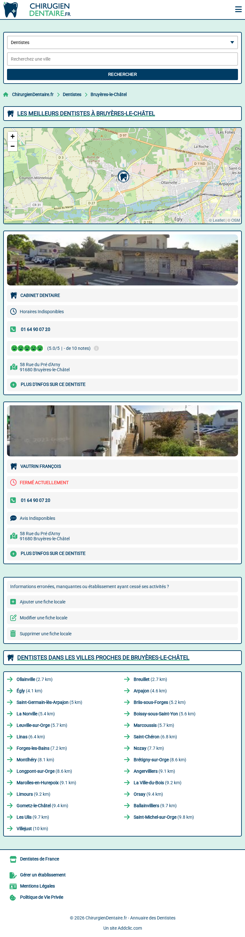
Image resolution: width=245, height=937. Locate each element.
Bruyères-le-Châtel (109, 94)
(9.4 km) (148, 794)
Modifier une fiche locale (43, 617)
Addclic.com (130, 928)
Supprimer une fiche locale (45, 633)
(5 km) (49, 702)
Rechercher (122, 74)
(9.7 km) (155, 805)
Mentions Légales (37, 886)
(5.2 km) (160, 702)
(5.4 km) (36, 713)
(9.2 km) (158, 782)
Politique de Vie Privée (41, 897)
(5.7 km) (42, 725)
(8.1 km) (35, 759)
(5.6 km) (165, 713)
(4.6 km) (150, 690)
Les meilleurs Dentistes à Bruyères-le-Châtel (86, 113)
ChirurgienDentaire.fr (33, 94)
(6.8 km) (155, 736)
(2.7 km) (35, 679)
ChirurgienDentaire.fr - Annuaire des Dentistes (130, 917)
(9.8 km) (164, 817)
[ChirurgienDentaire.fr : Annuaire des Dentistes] (43, 10)
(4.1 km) (29, 690)
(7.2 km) (42, 748)
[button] (123, 176)
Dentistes (72, 94)
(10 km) (32, 828)
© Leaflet (217, 220)
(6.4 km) (31, 736)
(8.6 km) (160, 759)
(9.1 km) (154, 771)
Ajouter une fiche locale (42, 601)
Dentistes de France (39, 858)
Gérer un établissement (43, 874)
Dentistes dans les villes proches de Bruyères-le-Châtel (103, 657)
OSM (235, 220)
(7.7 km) (149, 748)
